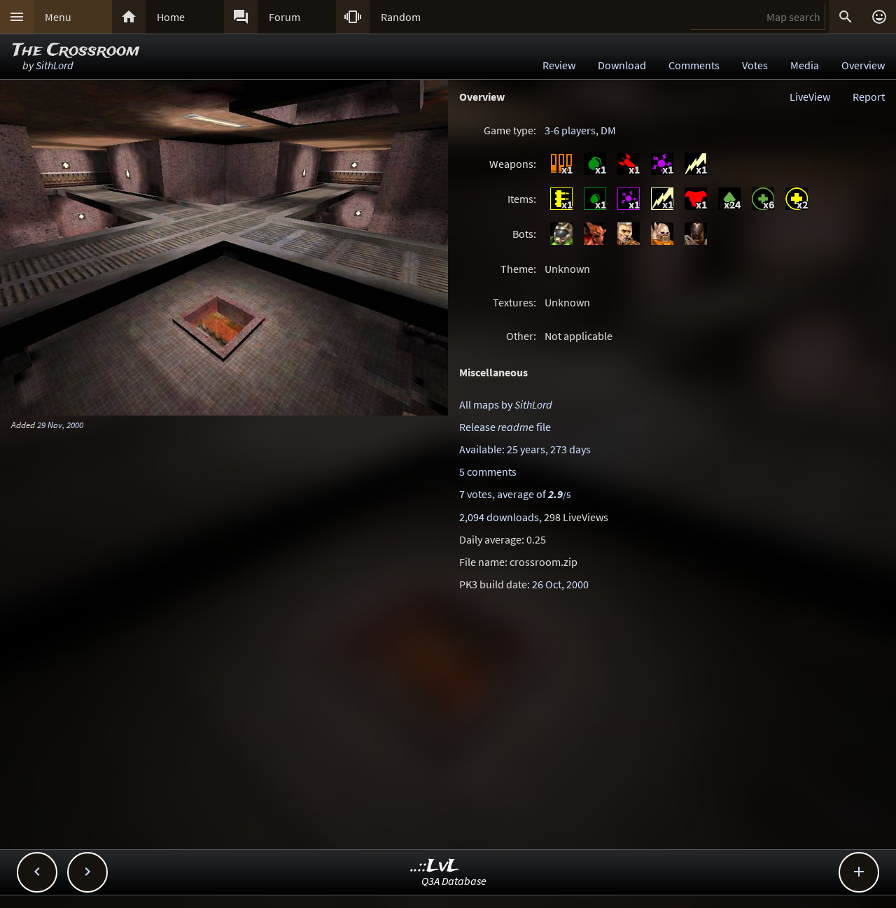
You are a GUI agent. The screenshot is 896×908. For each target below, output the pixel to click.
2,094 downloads (499, 517)
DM (608, 130)
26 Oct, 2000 (560, 584)
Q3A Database (453, 881)
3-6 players (570, 130)
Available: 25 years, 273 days (525, 449)
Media (804, 65)
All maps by (505, 404)
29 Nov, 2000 (60, 424)
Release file (505, 427)
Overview (863, 65)
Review (558, 65)
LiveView (810, 97)
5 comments (488, 471)
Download (622, 65)
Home (171, 17)
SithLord (55, 65)
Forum (284, 17)
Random (401, 17)
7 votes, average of (514, 494)
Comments (694, 65)
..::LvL (435, 866)
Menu (58, 17)
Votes (755, 65)
